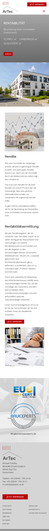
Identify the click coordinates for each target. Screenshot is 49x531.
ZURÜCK (8, 54)
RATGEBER (6, 520)
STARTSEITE (7, 506)
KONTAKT (6, 524)
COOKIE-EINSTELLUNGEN (38, 513)
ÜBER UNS (6, 517)
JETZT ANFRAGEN (37, 4)
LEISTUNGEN (7, 510)
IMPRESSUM (33, 506)
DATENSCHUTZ (34, 510)
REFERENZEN (7, 513)
